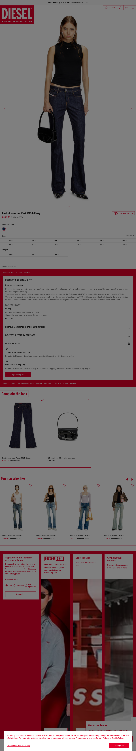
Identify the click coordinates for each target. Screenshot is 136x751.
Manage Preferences (77, 738)
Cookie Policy (117, 738)
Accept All (119, 745)
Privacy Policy (102, 738)
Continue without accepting (18, 745)
